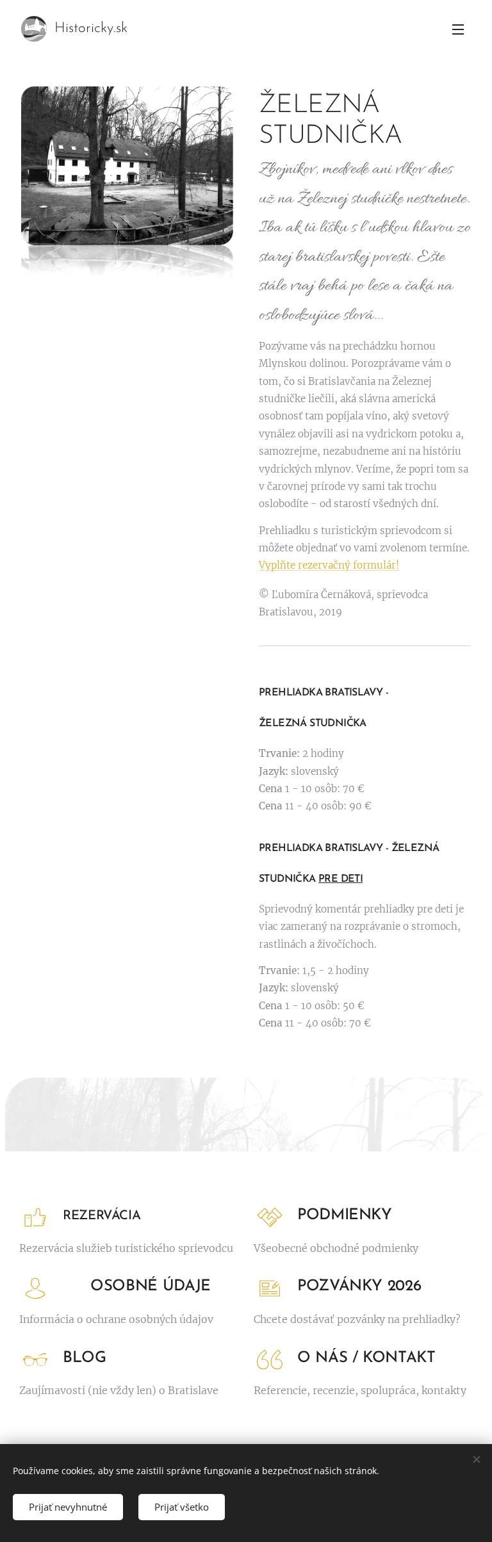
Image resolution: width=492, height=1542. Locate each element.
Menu (458, 29)
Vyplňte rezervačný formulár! (329, 565)
